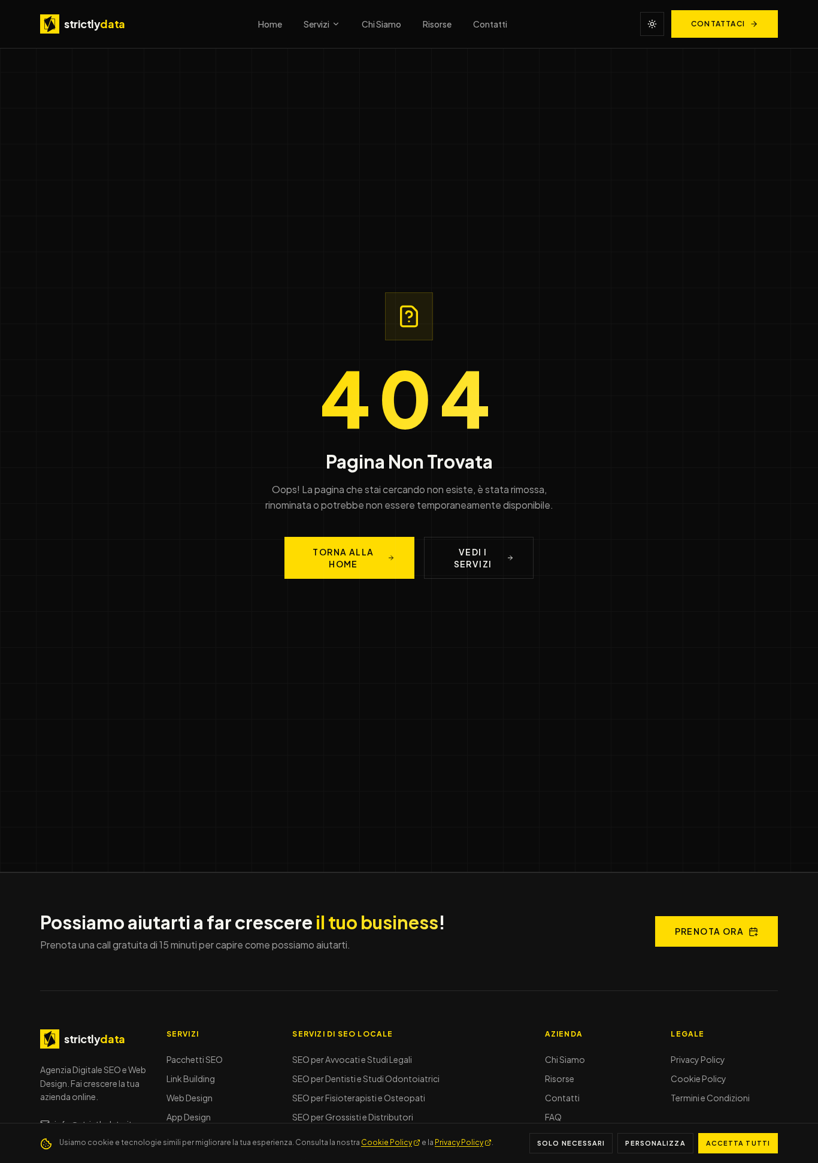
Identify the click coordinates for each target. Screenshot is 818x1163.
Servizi (316, 24)
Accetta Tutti (738, 1143)
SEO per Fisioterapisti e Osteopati (358, 1097)
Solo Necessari (571, 1143)
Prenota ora (709, 931)
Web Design (189, 1097)
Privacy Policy (698, 1059)
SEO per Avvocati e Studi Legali (352, 1059)
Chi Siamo (381, 24)
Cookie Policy (698, 1078)
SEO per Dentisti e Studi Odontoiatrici (366, 1078)
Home (270, 24)
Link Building (190, 1078)
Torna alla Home (343, 557)
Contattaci (718, 23)
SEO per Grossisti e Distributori (352, 1116)
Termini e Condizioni (710, 1097)
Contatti (490, 24)
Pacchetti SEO (194, 1059)
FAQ (553, 1116)
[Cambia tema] (652, 24)
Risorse (437, 24)
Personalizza (655, 1143)
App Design (188, 1116)
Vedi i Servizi (473, 557)
